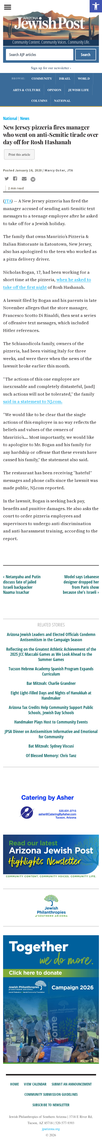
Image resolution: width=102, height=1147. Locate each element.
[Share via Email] (24, 179)
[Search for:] (39, 54)
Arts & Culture (27, 90)
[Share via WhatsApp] (33, 179)
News (24, 118)
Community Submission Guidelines (51, 1094)
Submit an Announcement (72, 1084)
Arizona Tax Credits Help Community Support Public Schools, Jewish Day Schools (51, 710)
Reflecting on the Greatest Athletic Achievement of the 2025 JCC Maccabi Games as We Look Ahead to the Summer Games (51, 654)
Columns (39, 100)
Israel (65, 78)
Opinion (54, 90)
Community (42, 78)
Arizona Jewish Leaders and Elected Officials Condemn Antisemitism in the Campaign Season (51, 637)
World (84, 78)
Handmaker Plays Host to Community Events (51, 722)
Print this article (19, 154)
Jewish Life (78, 90)
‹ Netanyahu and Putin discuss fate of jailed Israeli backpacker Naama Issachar (22, 584)
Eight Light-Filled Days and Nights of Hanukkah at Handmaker (51, 695)
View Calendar (35, 1084)
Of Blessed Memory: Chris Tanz (51, 755)
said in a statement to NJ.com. (32, 401)
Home (14, 1084)
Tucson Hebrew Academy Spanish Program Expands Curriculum (51, 671)
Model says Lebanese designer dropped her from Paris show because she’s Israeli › (81, 584)
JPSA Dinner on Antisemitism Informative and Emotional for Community (51, 734)
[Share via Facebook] (16, 179)
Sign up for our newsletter (50, 67)
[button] (96, 6)
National (62, 100)
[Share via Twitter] (7, 179)
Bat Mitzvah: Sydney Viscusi (51, 746)
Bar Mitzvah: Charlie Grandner (51, 683)
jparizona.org (51, 1128)
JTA (8, 201)
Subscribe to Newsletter (51, 1104)
